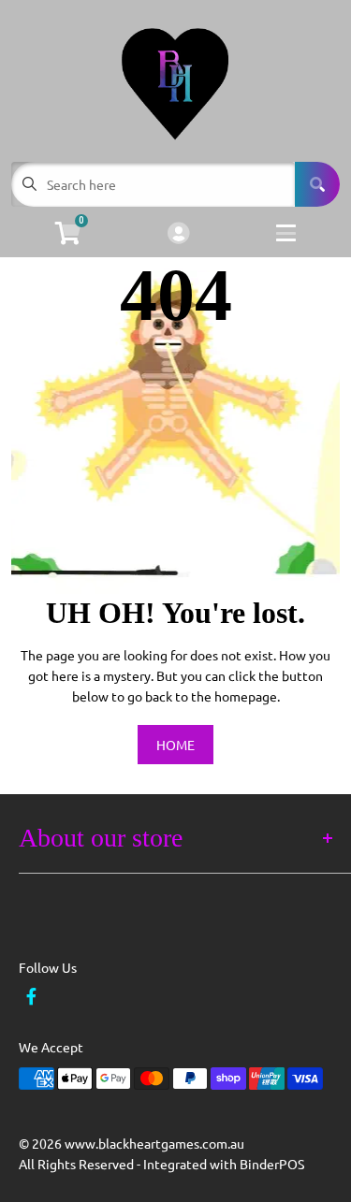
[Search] (317, 184)
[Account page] (178, 234)
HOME (175, 744)
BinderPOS (272, 1163)
